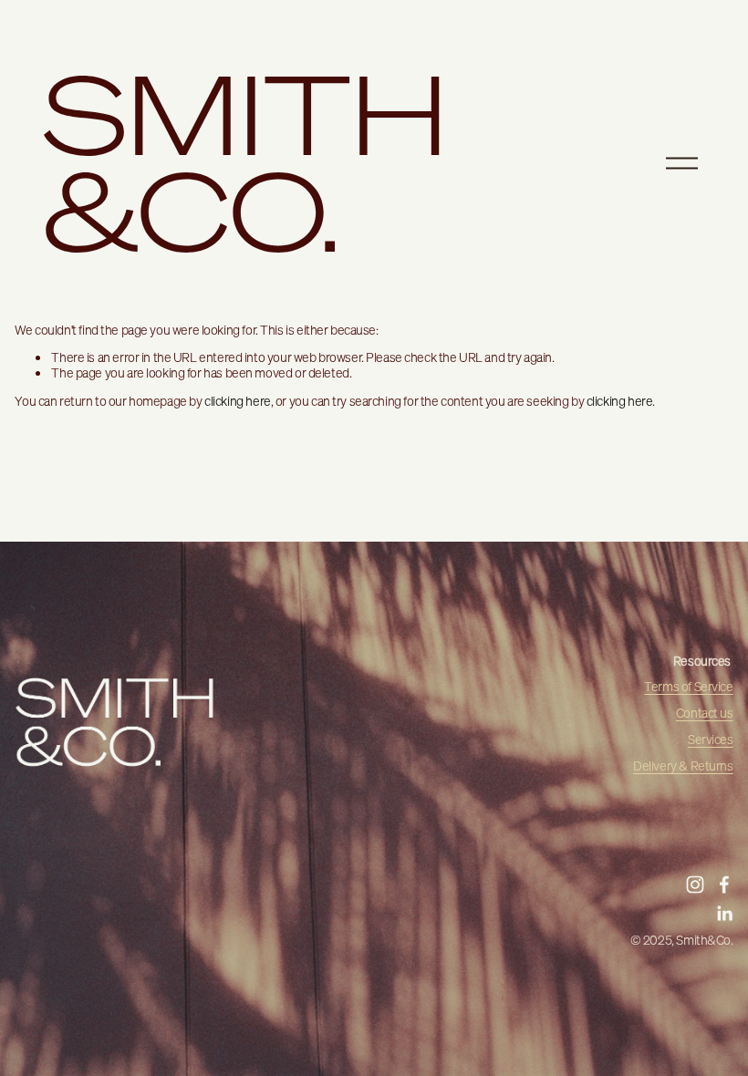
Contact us (704, 713)
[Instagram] (695, 884)
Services (710, 740)
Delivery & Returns (682, 766)
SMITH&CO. (246, 163)
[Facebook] (724, 884)
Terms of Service (688, 687)
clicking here (237, 401)
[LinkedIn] (724, 914)
